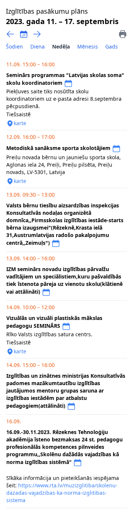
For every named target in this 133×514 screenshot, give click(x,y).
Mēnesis (87, 46)
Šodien (14, 46)
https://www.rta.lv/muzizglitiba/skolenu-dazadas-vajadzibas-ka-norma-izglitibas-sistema (61, 493)
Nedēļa (61, 46)
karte (20, 123)
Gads (111, 46)
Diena (37, 46)
